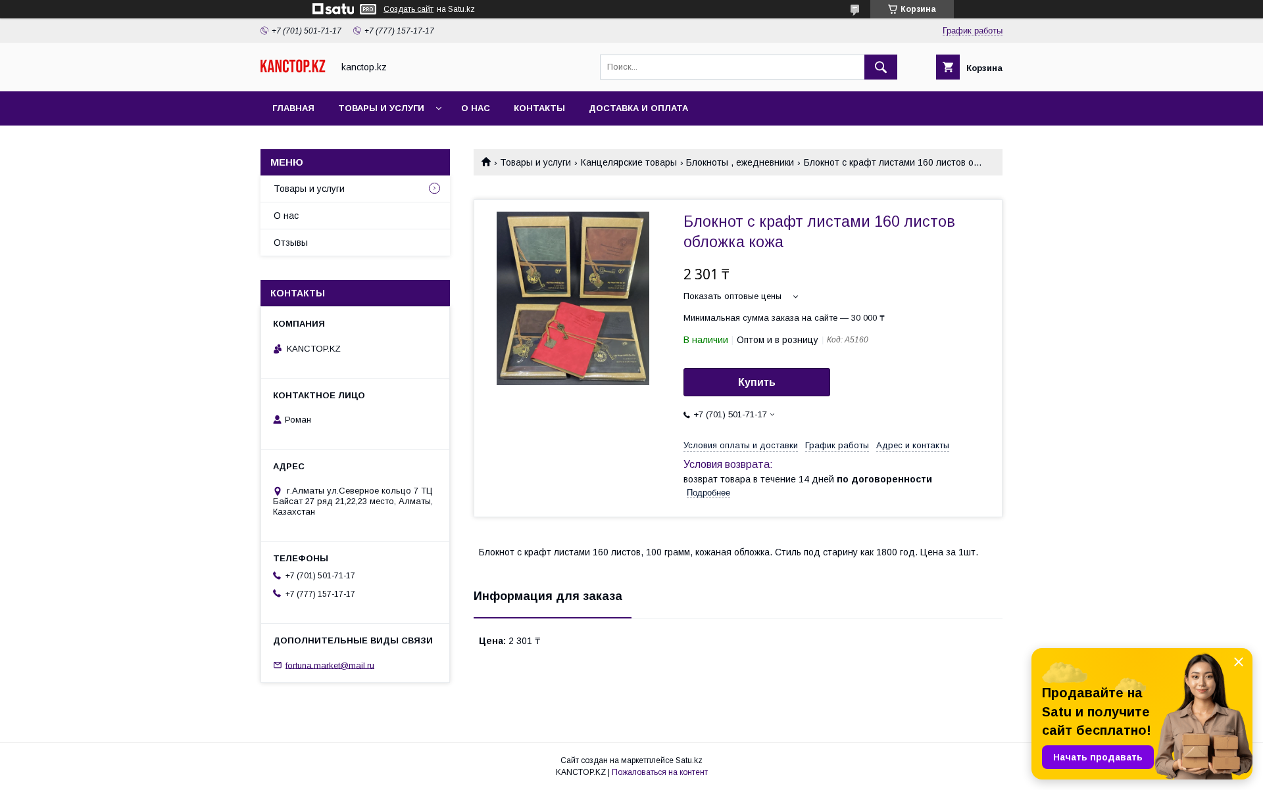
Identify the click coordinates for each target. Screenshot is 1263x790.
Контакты (539, 108)
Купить (757, 382)
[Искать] (880, 67)
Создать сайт (408, 9)
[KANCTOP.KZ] (293, 69)
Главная (293, 108)
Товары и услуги (381, 108)
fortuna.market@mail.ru (329, 665)
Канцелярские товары (629, 162)
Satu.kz (689, 760)
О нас (475, 108)
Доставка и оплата (638, 108)
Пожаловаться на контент (660, 772)
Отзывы (291, 242)
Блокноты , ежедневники (740, 162)
